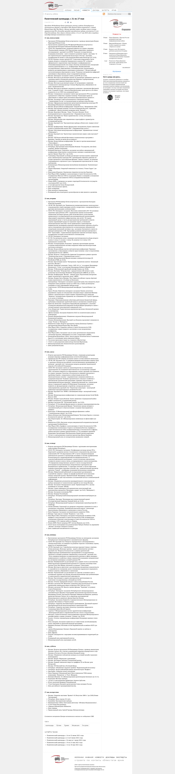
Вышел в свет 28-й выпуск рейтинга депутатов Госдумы (118, 50)
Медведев (75, 725)
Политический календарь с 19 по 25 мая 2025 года (64, 743)
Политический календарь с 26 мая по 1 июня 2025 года (66, 740)
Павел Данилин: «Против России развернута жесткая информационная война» (119, 39)
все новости (126, 67)
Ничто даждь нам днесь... (112, 77)
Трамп (66, 725)
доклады (110, 757)
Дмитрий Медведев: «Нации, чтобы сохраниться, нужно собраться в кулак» (118, 45)
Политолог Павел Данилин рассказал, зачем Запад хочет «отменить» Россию (118, 62)
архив (121, 760)
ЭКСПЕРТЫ (105, 10)
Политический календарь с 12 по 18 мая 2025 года (64, 745)
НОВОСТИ (86, 10)
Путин (58, 725)
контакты (96, 760)
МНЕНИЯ (76, 10)
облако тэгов (109, 760)
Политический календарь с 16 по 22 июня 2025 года (65, 735)
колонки (79, 757)
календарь (50, 725)
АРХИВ (114, 10)
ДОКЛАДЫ (96, 10)
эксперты (121, 757)
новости (99, 757)
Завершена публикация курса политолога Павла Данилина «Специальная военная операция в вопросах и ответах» (119, 56)
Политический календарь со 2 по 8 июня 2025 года (65, 738)
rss (88, 760)
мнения (89, 757)
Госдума (85, 725)
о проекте (80, 760)
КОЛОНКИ (68, 10)
